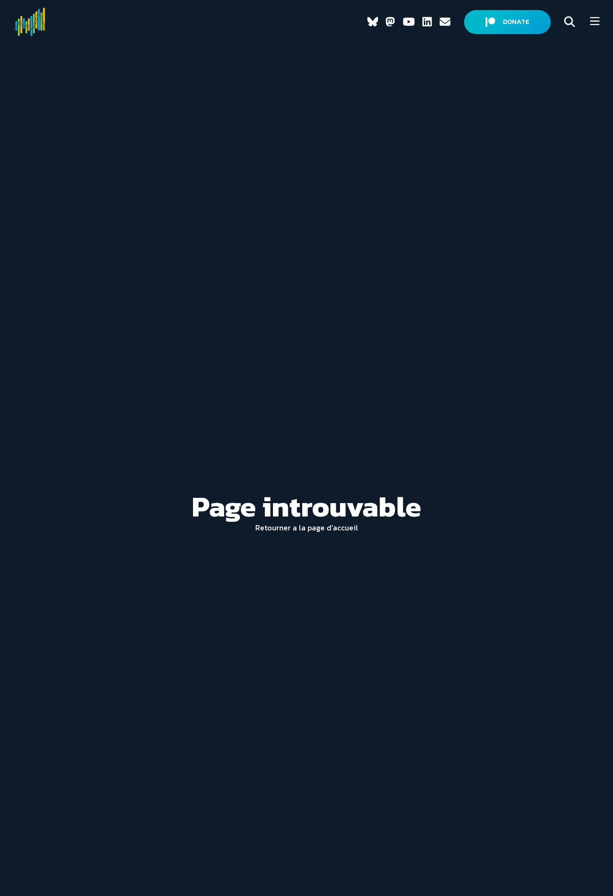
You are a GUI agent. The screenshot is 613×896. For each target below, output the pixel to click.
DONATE (516, 22)
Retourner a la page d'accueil (306, 527)
